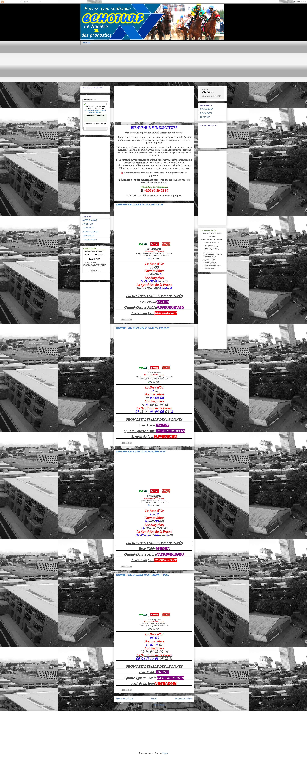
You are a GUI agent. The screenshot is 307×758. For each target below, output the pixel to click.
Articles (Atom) (159, 705)
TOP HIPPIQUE (88, 236)
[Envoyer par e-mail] (122, 319)
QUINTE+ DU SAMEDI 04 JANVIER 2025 (140, 451)
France (205, 89)
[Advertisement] (152, 65)
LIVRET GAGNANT (89, 220)
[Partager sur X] (126, 319)
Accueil (154, 699)
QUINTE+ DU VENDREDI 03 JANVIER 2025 (142, 575)
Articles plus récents (124, 699)
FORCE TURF (87, 224)
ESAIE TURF (205, 117)
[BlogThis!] (124, 319)
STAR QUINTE (88, 228)
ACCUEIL (87, 43)
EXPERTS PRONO (89, 240)
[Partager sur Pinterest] (131, 319)
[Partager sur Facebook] (128, 319)
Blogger (165, 753)
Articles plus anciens (183, 699)
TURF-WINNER (206, 113)
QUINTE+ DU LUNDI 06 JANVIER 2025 (139, 204)
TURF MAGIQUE (206, 109)
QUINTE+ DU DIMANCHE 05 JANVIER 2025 (142, 328)
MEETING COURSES (90, 232)
